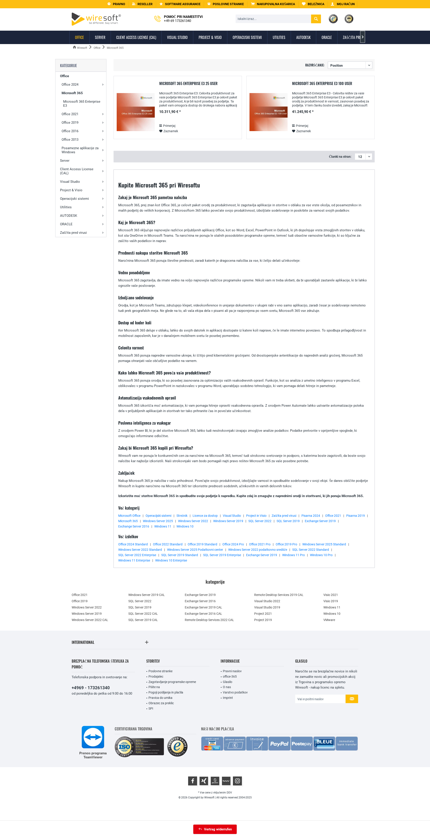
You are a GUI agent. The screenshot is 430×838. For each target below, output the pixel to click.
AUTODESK (68, 216)
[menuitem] (273, 4)
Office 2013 (70, 140)
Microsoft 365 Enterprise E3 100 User (322, 83)
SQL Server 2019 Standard (179, 555)
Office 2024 (70, 85)
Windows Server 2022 (193, 521)
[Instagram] (237, 780)
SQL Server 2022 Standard (310, 549)
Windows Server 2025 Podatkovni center (195, 549)
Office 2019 (70, 123)
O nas (227, 687)
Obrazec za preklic (161, 703)
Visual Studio (70, 182)
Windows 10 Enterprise (171, 560)
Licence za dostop (205, 515)
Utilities (66, 207)
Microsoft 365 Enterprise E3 (81, 104)
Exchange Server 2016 (133, 526)
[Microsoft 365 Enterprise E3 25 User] (136, 112)
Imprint (228, 698)
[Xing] (203, 780)
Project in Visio (256, 515)
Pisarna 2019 (355, 515)
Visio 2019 (330, 601)
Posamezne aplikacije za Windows (80, 150)
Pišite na (154, 687)
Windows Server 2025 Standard (324, 544)
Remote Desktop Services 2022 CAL (209, 620)
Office (64, 76)
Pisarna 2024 (310, 515)
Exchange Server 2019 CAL (203, 607)
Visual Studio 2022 (267, 601)
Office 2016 (70, 131)
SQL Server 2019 (288, 521)
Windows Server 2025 (158, 521)
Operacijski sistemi (74, 199)
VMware (329, 620)
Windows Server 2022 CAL (90, 620)
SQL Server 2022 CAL (143, 613)
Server (64, 161)
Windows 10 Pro (321, 555)
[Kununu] (226, 780)
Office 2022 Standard (168, 544)
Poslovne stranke (160, 671)
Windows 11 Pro (293, 555)
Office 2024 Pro (233, 544)
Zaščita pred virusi (73, 233)
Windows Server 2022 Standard (140, 549)
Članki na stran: (340, 156)
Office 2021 (70, 114)
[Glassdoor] (215, 780)
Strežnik (181, 515)
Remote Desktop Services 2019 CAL (278, 595)
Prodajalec (155, 676)
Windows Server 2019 (228, 521)
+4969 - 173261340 (91, 687)
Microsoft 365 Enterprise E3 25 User (188, 83)
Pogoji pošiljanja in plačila (165, 692)
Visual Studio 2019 (267, 607)
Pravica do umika (160, 698)
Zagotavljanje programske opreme (172, 682)
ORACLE (66, 224)
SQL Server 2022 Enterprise (137, 555)
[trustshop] (177, 746)
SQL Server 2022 (259, 521)
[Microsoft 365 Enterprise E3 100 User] (268, 112)
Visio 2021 (330, 595)
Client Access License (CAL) (76, 171)
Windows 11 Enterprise (134, 560)
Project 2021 (263, 613)
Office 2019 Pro (286, 544)
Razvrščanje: (315, 65)
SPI (150, 708)
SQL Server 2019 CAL (143, 620)
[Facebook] (192, 780)
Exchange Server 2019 (320, 521)
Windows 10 (185, 526)
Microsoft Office (129, 515)
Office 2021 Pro (260, 544)
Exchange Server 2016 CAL (203, 613)
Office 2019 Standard (202, 544)
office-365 (230, 676)
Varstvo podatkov (235, 692)
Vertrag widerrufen (218, 829)
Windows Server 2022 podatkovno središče (257, 549)
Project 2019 (263, 620)
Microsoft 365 (72, 93)
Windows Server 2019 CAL (146, 595)
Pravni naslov (232, 671)
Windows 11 (162, 526)
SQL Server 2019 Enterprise (222, 555)
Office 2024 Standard (133, 544)
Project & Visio (71, 190)
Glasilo (227, 682)
